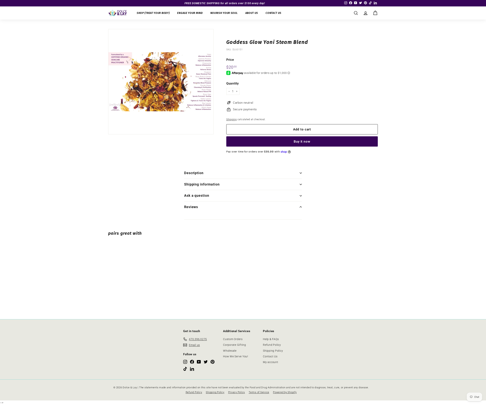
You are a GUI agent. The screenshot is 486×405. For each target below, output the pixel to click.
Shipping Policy (273, 350)
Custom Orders (233, 339)
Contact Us (273, 13)
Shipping (231, 119)
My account (270, 362)
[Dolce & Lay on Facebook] (192, 361)
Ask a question (196, 195)
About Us (251, 13)
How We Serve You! (235, 356)
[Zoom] (160, 81)
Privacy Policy (236, 392)
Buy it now (302, 141)
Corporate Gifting (234, 344)
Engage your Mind (190, 13)
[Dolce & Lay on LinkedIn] (192, 369)
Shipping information (202, 184)
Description (194, 173)
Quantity (232, 83)
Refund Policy (272, 344)
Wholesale (230, 350)
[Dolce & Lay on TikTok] (185, 369)
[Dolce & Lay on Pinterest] (213, 361)
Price (230, 60)
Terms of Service (259, 392)
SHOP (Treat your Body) (153, 13)
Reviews (191, 207)
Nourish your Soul (224, 13)
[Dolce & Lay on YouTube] (199, 361)
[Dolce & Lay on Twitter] (206, 361)
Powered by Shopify (285, 392)
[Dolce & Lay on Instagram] (185, 361)
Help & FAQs (271, 339)
